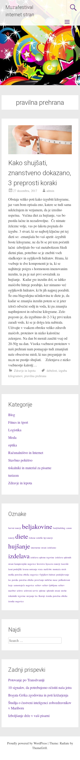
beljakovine (37, 526)
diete (21, 536)
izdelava (19, 555)
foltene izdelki (36, 537)
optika (12, 445)
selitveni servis (31, 590)
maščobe (48, 569)
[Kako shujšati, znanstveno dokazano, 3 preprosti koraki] (40, 152)
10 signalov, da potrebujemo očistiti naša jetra (40, 687)
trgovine (22, 596)
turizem (13, 475)
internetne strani (38, 547)
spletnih (50, 590)
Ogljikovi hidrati (47, 574)
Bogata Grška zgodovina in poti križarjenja (38, 695)
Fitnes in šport (18, 422)
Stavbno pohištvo (20, 460)
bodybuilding (59, 528)
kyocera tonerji (53, 563)
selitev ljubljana (49, 585)
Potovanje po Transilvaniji (26, 680)
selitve (20, 590)
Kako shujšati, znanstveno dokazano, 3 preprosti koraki (39, 173)
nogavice (34, 574)
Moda (12, 437)
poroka (15, 579)
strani (57, 590)
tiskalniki (12, 596)
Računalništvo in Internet (25, 452)
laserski (64, 563)
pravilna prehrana (35, 376)
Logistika (14, 429)
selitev (38, 585)
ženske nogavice (16, 601)
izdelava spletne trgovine (42, 557)
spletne (42, 590)
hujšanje (19, 546)
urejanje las (32, 596)
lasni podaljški (15, 569)
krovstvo (41, 563)
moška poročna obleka (18, 574)
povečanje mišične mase (46, 579)
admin (50, 191)
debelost (52, 370)
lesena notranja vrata (33, 569)
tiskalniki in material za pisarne (29, 467)
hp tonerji (48, 537)
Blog (11, 414)
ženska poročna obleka (56, 596)
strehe (64, 590)
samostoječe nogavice (24, 585)
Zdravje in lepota (25, 370)
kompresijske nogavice (25, 563)
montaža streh (59, 569)
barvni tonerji (14, 528)
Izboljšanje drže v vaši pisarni (29, 715)
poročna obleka (26, 579)
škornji (41, 596)
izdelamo (51, 547)
